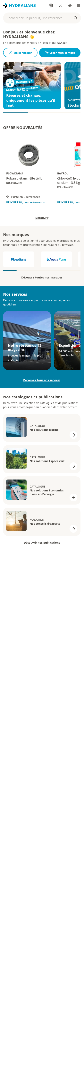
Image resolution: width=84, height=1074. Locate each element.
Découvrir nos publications (42, 542)
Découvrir (41, 218)
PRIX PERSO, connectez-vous (25, 202)
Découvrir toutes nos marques (41, 277)
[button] (42, 18)
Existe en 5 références (25, 197)
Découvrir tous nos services (41, 380)
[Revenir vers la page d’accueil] (19, 5)
